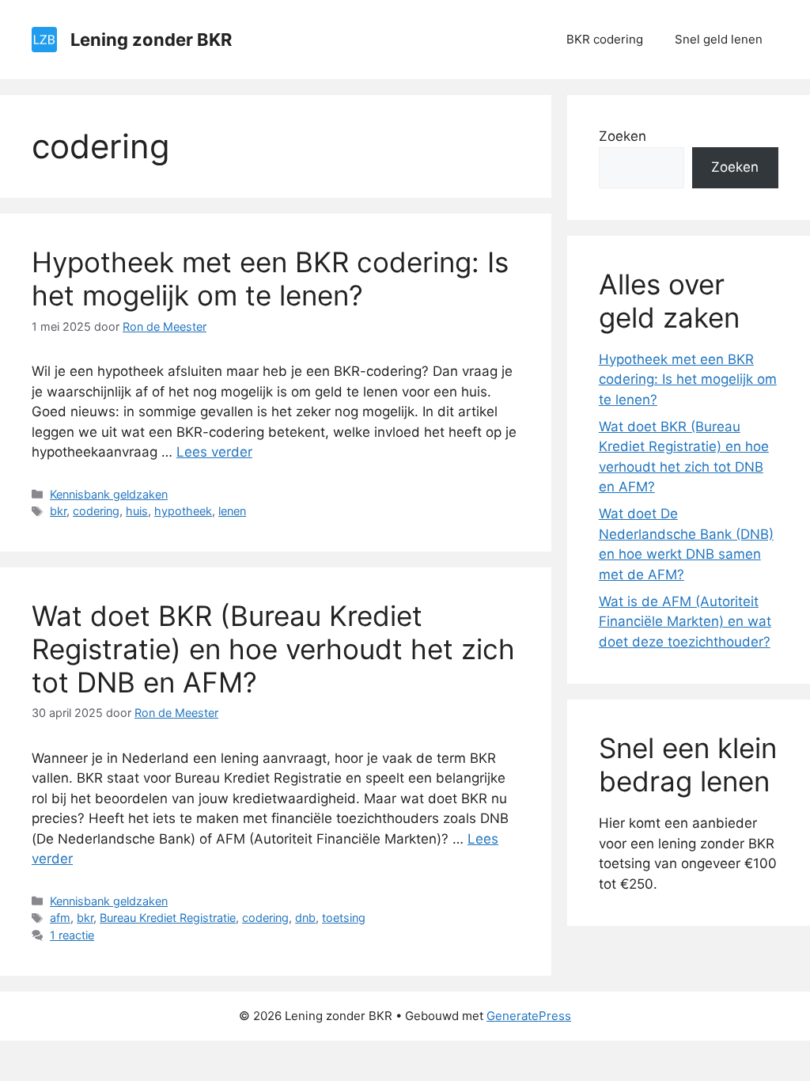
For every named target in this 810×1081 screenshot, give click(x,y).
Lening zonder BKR (151, 39)
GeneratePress (528, 1015)
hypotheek (183, 511)
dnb (305, 917)
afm (60, 917)
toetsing (343, 917)
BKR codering (604, 39)
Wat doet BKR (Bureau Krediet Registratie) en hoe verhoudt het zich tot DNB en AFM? (273, 649)
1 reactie (72, 935)
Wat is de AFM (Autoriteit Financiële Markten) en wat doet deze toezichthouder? (685, 622)
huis (137, 511)
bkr (58, 511)
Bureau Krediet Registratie (168, 917)
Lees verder (214, 452)
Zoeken (622, 136)
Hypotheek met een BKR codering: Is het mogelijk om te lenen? (270, 278)
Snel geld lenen (719, 39)
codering (96, 511)
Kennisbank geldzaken (109, 494)
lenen (232, 511)
